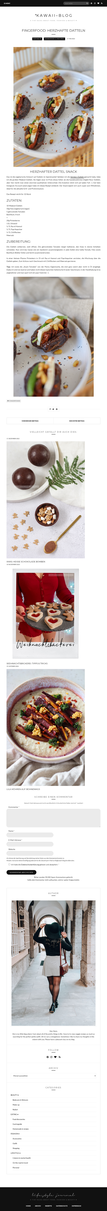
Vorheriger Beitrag (30, 421)
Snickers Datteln (77, 177)
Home (28, 1206)
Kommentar (13, 807)
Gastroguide (17, 1124)
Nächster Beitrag (76, 421)
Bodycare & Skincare (20, 1100)
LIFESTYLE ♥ (15, 1153)
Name (11, 831)
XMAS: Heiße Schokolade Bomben (26, 561)
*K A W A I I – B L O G (53, 15)
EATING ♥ (37, 38)
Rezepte (48, 1206)
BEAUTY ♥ (15, 1095)
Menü (7, 3)
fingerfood (14, 401)
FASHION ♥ (15, 1134)
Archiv (38, 1206)
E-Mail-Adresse (15, 840)
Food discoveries (19, 1119)
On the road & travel (20, 1163)
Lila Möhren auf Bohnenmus (23, 789)
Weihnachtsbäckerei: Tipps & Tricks (27, 663)
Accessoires (17, 1139)
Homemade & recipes (54, 38)
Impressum (76, 1206)
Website (11, 849)
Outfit (15, 1143)
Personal (16, 1168)
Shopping (16, 1148)
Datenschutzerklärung (30, 865)
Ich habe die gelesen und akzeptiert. (35, 865)
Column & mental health (22, 1158)
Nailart (15, 1109)
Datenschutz (61, 1206)
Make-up (16, 1105)
